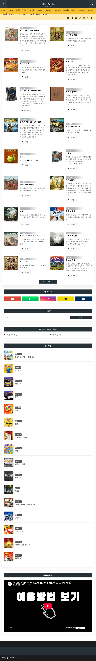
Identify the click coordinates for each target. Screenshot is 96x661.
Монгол (24, 14)
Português (82, 10)
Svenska (66, 10)
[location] (72, 18)
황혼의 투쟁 (70, 211)
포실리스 (69, 62)
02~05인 (69, 59)
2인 (21, 28)
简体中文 (25, 10)
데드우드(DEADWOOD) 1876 (31, 91)
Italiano (73, 10)
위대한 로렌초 (71, 35)
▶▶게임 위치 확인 (10, 335)
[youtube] (76, 18)
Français (48, 10)
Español (90, 10)
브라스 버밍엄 (71, 236)
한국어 (3, 10)
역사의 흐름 (70, 260)
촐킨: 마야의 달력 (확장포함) (31, 122)
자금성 (68, 153)
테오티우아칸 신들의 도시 (30, 236)
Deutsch (40, 10)
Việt (19, 14)
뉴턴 (21, 157)
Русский (4, 14)
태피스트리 (70, 180)
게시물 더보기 (48, 282)
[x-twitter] (87, 18)
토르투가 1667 (71, 92)
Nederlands (57, 10)
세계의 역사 (24, 261)
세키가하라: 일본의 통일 (29, 30)
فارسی (38, 14)
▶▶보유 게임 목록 (55, 335)
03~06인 (23, 259)
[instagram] (80, 18)
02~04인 (69, 32)
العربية (45, 14)
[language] (68, 18)
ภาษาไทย (12, 14)
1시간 (68, 209)
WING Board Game (21, 658)
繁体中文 (33, 10)
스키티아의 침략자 (27, 184)
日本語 (18, 10)
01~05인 (69, 151)
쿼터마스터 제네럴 (73, 126)
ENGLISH (10, 10)
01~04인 (23, 154)
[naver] (84, 18)
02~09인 (23, 88)
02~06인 (23, 61)
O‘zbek (32, 14)
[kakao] (91, 18)
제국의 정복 (24, 64)
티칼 (21, 211)
